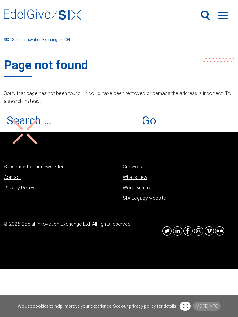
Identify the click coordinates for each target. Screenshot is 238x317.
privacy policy (142, 306)
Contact (12, 177)
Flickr (219, 231)
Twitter (167, 231)
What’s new (135, 177)
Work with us (136, 188)
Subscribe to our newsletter (34, 167)
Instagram (198, 231)
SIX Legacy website (144, 198)
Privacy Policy (19, 188)
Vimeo (209, 231)
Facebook (188, 231)
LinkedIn (177, 231)
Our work (132, 167)
